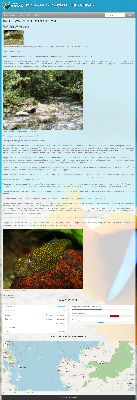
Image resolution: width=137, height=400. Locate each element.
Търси (130, 15)
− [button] (5, 346)
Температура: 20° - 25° (81, 313)
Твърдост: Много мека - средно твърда (87, 307)
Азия (63, 311)
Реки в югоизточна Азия (55, 315)
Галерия (30, 15)
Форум (37, 15)
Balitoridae (61, 307)
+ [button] (5, 343)
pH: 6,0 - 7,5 (76, 320)
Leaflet (131, 390)
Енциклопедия (10, 15)
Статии (21, 15)
